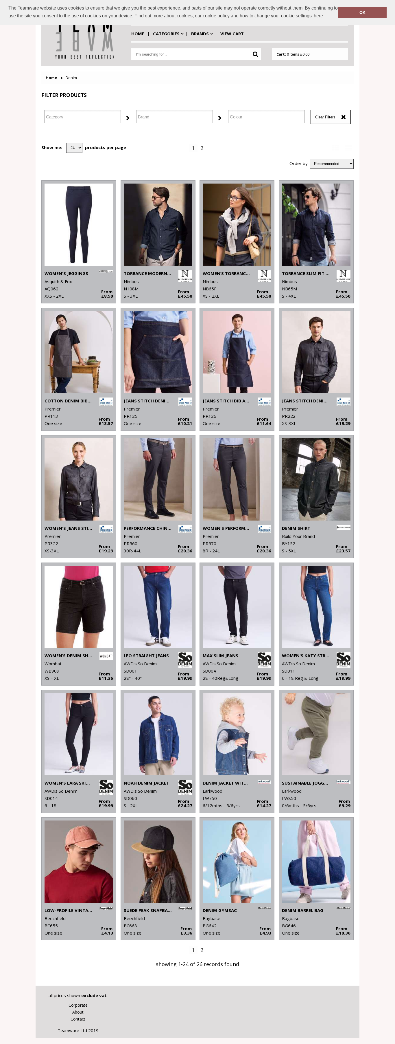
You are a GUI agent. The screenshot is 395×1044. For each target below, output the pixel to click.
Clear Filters (325, 117)
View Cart (232, 33)
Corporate (78, 1005)
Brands (200, 33)
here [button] (318, 15)
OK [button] (362, 12)
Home (137, 33)
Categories (166, 33)
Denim (71, 78)
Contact (78, 1019)
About (78, 1012)
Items (292, 54)
